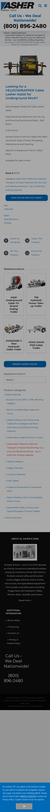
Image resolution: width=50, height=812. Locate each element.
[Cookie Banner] (25, 797)
